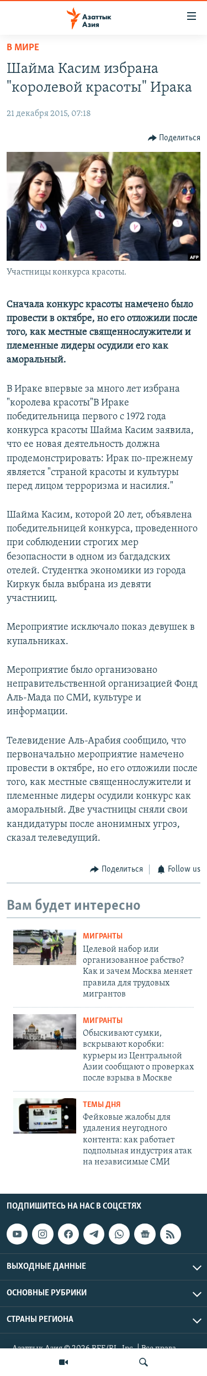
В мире (23, 48)
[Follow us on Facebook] (68, 1234)
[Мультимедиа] (63, 1362)
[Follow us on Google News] (144, 1234)
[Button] (174, 138)
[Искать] (143, 1362)
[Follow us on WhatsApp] (119, 1234)
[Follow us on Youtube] (17, 1234)
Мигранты (103, 936)
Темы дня (102, 1105)
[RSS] (170, 1234)
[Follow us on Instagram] (42, 1234)
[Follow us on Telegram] (93, 1234)
